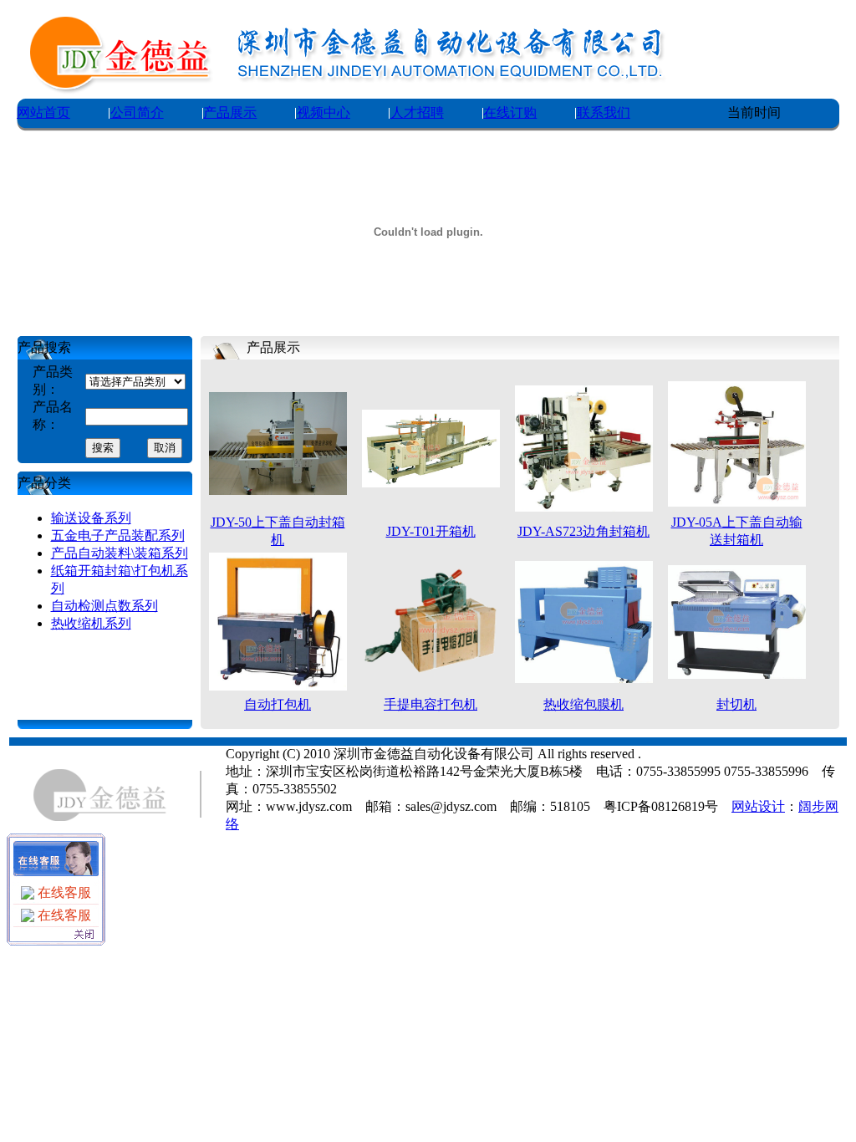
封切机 (736, 704)
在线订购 (510, 112)
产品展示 (230, 112)
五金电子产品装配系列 (118, 535)
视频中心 (323, 112)
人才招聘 (417, 112)
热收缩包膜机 (583, 704)
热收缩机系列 (91, 623)
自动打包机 (277, 704)
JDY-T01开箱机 (431, 531)
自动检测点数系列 (104, 606)
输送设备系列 (91, 518)
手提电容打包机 (430, 704)
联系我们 (603, 112)
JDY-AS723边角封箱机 (583, 531)
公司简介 (137, 112)
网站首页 (43, 112)
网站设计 (758, 806)
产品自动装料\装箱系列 (119, 553)
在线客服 (62, 892)
